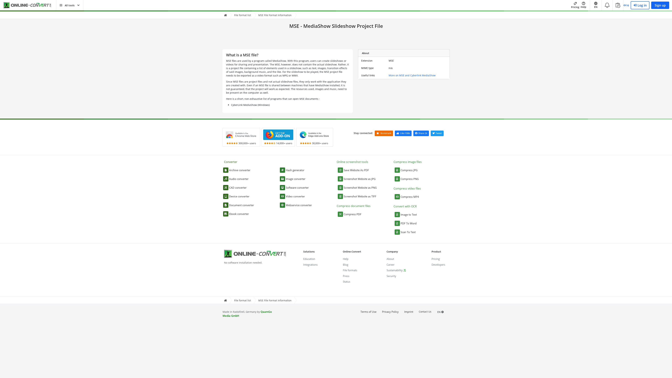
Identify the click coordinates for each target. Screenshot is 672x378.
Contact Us (425, 311)
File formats (350, 270)
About (390, 259)
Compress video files (407, 188)
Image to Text (409, 214)
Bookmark (385, 133)
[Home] (225, 15)
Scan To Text (408, 232)
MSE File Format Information (275, 15)
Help (583, 7)
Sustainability (395, 270)
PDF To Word (408, 223)
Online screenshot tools (352, 162)
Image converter (295, 179)
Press (346, 276)
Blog (345, 264)
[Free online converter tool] (30, 5)
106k (405, 133)
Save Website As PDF (356, 170)
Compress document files (353, 206)
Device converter (239, 196)
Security (391, 276)
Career (390, 264)
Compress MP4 (410, 196)
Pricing (575, 7)
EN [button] (595, 7)
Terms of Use (368, 311)
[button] (69, 5)
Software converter (297, 187)
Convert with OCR (405, 206)
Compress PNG (410, 179)
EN (439, 312)
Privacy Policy (390, 311)
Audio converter (238, 179)
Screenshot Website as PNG (360, 187)
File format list (242, 15)
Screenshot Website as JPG (360, 179)
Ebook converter (239, 214)
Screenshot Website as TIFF (360, 196)
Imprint (408, 311)
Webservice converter (299, 205)
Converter (230, 162)
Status (346, 281)
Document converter (241, 205)
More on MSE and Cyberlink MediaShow (412, 75)
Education (309, 259)
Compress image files (408, 162)
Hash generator (295, 170)
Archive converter (239, 170)
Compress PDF (352, 214)
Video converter (295, 196)
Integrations (310, 264)
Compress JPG (409, 170)
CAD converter (238, 187)
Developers (438, 264)
